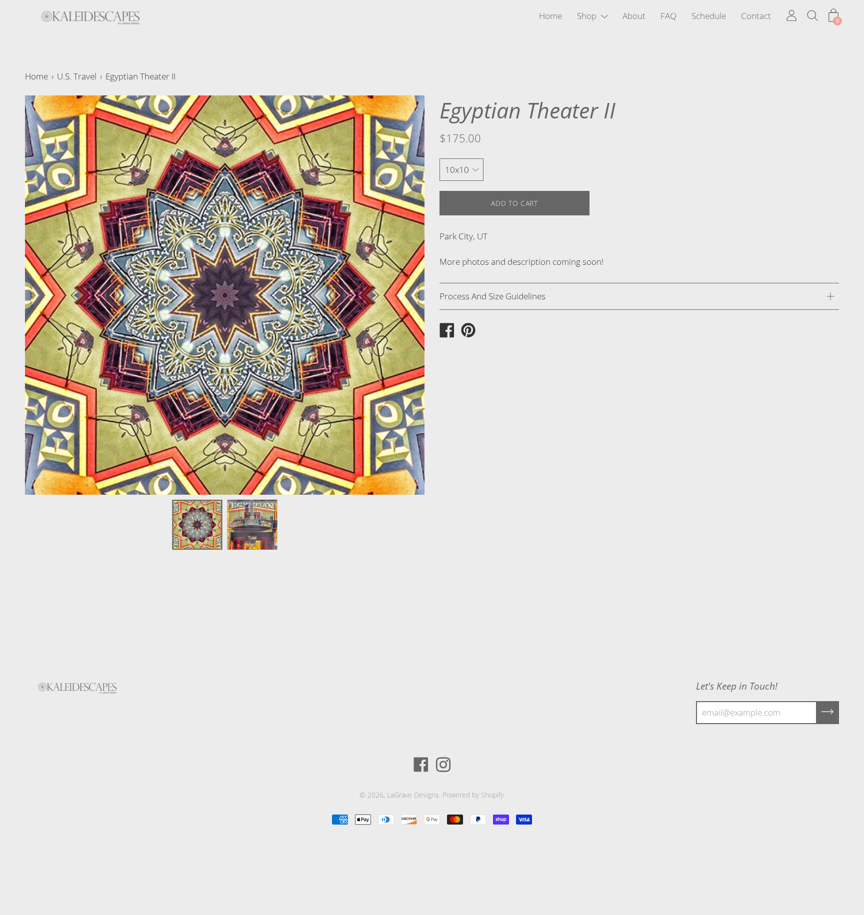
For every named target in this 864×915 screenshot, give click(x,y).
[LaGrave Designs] (447, 331)
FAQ (668, 15)
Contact (756, 15)
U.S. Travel (76, 76)
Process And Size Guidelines (493, 296)
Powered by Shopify (473, 795)
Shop (586, 15)
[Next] (400, 295)
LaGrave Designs (413, 795)
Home (550, 15)
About (634, 15)
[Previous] (50, 295)
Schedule (709, 15)
